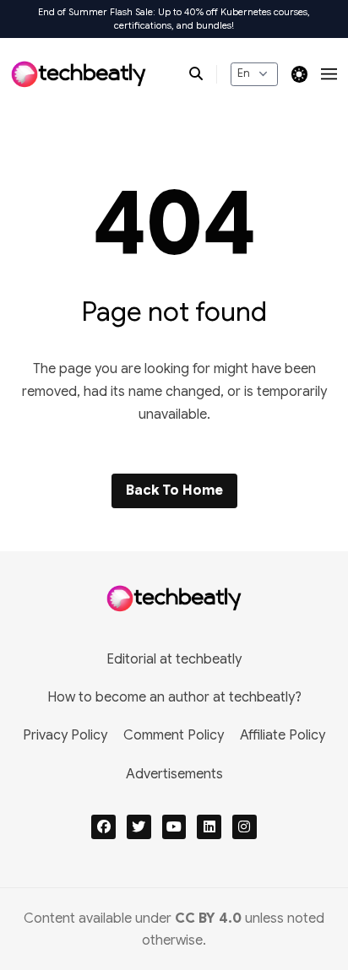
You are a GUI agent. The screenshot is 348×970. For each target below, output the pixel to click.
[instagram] (244, 827)
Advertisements (174, 774)
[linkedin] (209, 827)
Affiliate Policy (282, 735)
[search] (203, 74)
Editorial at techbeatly (174, 659)
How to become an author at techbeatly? (174, 697)
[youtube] (174, 827)
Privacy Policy (65, 735)
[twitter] (139, 827)
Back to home (174, 490)
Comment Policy (173, 735)
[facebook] (103, 827)
